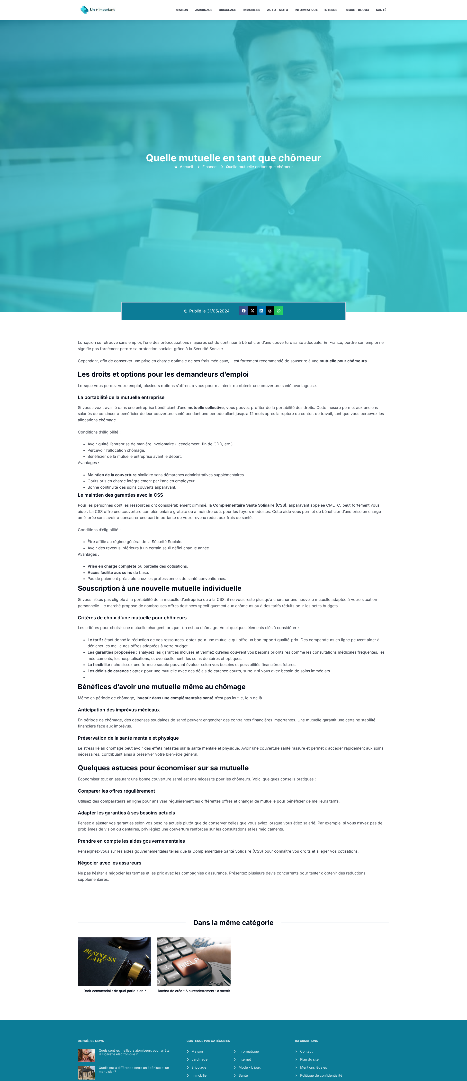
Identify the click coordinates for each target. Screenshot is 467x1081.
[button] (243, 310)
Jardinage (203, 10)
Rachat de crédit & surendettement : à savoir (194, 991)
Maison (182, 10)
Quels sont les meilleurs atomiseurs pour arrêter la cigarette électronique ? (135, 1052)
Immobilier (251, 10)
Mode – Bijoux (357, 10)
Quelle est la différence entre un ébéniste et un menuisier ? (134, 1069)
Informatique (306, 10)
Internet (331, 10)
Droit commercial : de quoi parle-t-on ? (114, 991)
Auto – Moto (277, 10)
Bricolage (227, 10)
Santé (381, 10)
